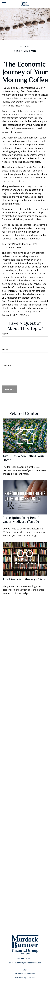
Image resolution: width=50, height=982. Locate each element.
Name (5, 333)
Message (6, 365)
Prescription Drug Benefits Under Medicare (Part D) (22, 519)
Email (5, 349)
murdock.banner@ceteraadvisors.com (25, 963)
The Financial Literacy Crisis (24, 579)
